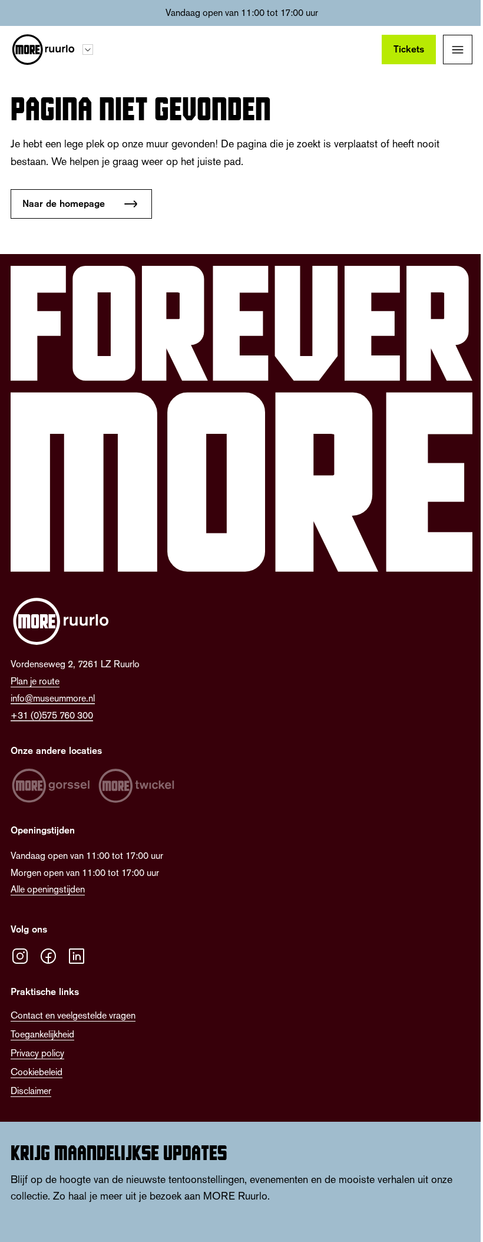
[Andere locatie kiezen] (87, 49)
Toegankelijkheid (42, 1034)
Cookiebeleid (36, 1072)
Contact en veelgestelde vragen (73, 1015)
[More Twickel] (137, 785)
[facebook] (48, 956)
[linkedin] (76, 956)
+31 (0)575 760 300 (52, 715)
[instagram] (20, 956)
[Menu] (457, 49)
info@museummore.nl (53, 698)
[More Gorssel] (51, 785)
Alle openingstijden (48, 889)
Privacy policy (37, 1053)
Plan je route (35, 681)
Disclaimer (31, 1091)
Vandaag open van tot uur (242, 12)
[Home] (43, 49)
